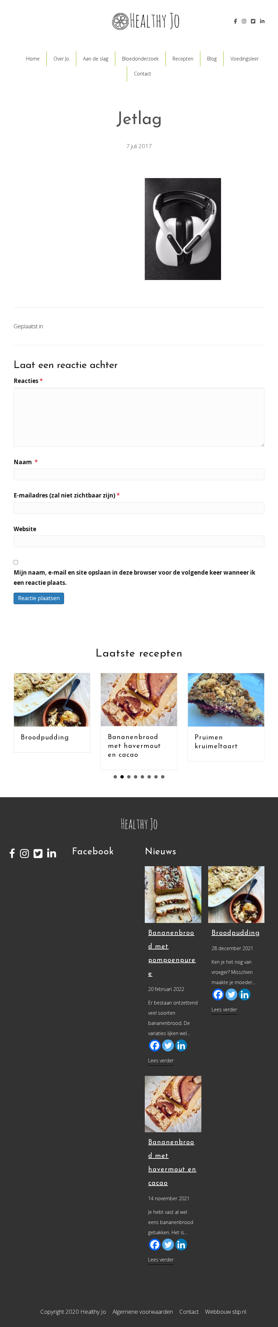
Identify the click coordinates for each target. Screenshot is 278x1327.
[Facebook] (155, 1045)
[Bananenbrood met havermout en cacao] (173, 1103)
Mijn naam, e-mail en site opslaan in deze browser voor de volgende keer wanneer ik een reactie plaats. (134, 578)
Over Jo (61, 58)
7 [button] (156, 777)
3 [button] (129, 777)
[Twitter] (168, 1045)
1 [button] (115, 777)
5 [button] (142, 777)
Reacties (28, 381)
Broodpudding (45, 737)
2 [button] (122, 777)
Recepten (183, 58)
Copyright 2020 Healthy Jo (73, 1311)
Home (33, 58)
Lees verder (161, 1060)
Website (25, 529)
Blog (212, 58)
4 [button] (135, 777)
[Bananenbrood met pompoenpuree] (173, 894)
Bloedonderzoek (140, 58)
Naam (26, 462)
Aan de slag (95, 58)
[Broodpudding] (236, 894)
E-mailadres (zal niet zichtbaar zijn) (67, 495)
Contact (142, 73)
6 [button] (149, 777)
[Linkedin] (181, 1045)
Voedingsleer (245, 58)
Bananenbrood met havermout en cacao (134, 746)
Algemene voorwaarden (143, 1311)
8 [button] (162, 777)
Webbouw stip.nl (225, 1311)
